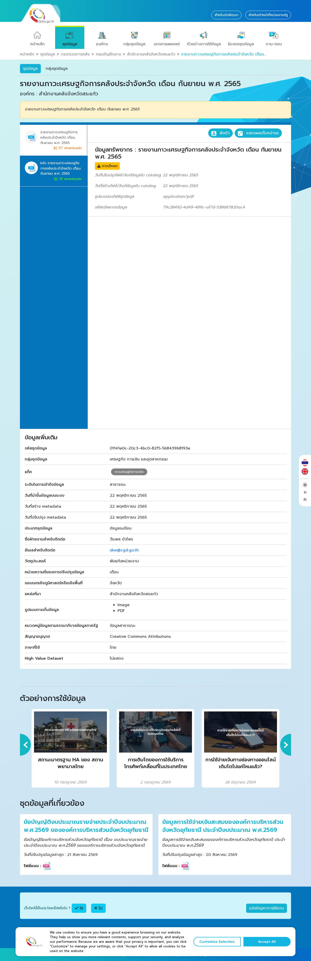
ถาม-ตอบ (274, 44)
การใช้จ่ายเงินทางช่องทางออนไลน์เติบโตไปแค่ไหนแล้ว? (240, 763)
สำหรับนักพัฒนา (226, 15)
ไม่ (100, 908)
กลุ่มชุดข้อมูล (134, 44)
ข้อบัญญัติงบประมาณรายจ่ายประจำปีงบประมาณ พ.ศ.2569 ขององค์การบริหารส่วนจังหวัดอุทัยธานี (86, 826)
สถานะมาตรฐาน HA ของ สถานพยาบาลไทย (70, 763)
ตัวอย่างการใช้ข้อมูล (204, 44)
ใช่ (80, 908)
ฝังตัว (224, 133)
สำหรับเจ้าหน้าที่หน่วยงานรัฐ (268, 15)
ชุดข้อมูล (69, 44)
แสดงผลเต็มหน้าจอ (262, 133)
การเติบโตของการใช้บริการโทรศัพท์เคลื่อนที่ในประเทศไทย (155, 763)
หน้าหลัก (37, 44)
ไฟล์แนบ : (32, 866)
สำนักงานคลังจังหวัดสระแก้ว (151, 54)
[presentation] (25, 745)
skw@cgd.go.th (124, 550)
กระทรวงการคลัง (75, 54)
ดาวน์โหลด (109, 166)
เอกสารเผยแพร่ (167, 44)
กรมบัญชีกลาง (108, 54)
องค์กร (102, 44)
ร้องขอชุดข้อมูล (241, 44)
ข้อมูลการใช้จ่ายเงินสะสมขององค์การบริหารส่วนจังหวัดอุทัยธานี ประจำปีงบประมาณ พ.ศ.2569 (222, 826)
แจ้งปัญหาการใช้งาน (266, 908)
